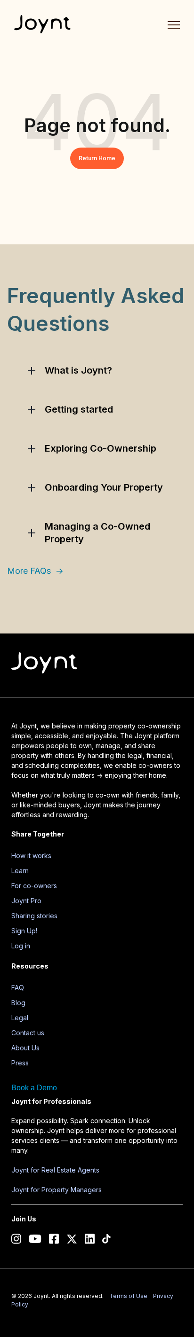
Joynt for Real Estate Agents (55, 1170)
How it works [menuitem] (31, 856)
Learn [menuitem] (20, 871)
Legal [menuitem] (19, 1018)
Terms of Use (128, 1295)
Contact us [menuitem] (27, 1033)
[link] (42, 23)
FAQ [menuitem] (17, 988)
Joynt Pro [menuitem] (26, 901)
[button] (97, 370)
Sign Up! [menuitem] (24, 931)
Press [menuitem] (20, 1063)
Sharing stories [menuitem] (34, 916)
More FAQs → (35, 571)
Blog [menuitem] (18, 1003)
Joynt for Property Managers (56, 1190)
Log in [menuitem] (20, 946)
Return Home (97, 158)
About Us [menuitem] (25, 1048)
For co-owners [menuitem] (34, 886)
